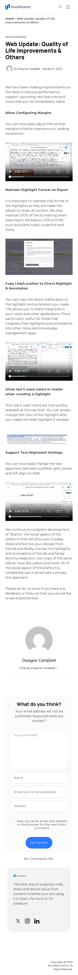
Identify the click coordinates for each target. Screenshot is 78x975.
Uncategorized (15, 37)
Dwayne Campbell (29, 69)
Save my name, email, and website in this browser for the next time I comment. (42, 825)
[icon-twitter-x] (17, 921)
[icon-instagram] (27, 921)
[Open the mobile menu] (68, 7)
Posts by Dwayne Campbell (38, 668)
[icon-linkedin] (36, 921)
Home (9, 18)
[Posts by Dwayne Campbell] (9, 68)
